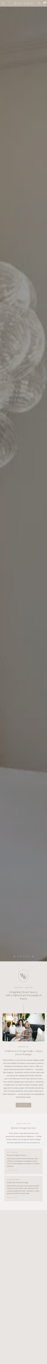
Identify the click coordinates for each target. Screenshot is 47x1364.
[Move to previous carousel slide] (14, 956)
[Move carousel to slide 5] (28, 956)
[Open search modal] (39, 3)
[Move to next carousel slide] (32, 956)
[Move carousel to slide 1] (18, 956)
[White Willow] (23, 3)
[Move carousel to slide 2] (21, 956)
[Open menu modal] (3, 3)
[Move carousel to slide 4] (26, 956)
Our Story (23, 1105)
